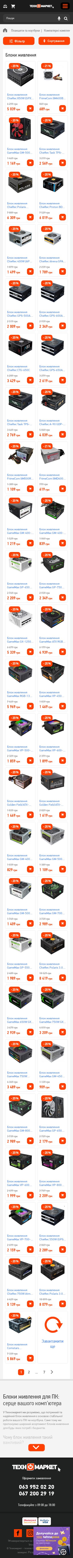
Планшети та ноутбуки (25, 30)
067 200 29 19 (36, 1493)
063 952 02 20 (36, 1487)
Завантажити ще (52, 1344)
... (36, 1372)
